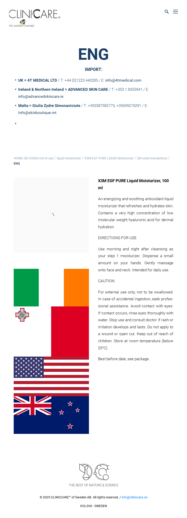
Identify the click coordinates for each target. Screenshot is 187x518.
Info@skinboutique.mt (37, 112)
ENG (17, 163)
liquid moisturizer (69, 158)
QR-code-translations (152, 158)
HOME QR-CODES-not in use (33, 158)
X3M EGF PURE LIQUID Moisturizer (109, 158)
